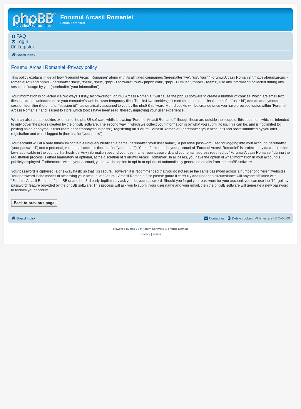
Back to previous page (34, 203)
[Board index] (35, 19)
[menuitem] (18, 36)
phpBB (135, 228)
